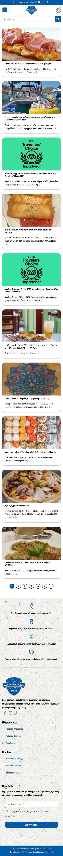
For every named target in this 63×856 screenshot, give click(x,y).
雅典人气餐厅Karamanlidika (17, 505)
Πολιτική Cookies (13, 736)
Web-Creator (27, 852)
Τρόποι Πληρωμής (13, 765)
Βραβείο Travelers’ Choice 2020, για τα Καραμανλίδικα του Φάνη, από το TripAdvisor (31, 290)
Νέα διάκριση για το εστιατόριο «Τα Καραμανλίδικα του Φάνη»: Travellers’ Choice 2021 (30, 174)
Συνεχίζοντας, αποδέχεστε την (26, 814)
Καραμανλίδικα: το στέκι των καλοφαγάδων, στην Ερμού (28, 63)
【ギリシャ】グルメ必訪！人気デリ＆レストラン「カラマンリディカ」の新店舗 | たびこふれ (31, 346)
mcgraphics (48, 852)
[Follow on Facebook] (5, 713)
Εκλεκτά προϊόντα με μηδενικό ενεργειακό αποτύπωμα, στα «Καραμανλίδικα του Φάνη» (30, 118)
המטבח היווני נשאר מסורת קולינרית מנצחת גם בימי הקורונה (28, 231)
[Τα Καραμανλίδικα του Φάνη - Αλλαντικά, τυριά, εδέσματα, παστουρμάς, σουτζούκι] (31, 10)
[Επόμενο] (51, 586)
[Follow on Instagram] (10, 713)
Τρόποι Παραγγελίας (14, 758)
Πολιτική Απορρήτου (14, 729)
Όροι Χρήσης (11, 743)
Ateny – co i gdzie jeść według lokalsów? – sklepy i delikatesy (30, 452)
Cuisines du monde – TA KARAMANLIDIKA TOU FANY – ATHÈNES (27, 563)
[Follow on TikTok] (16, 713)
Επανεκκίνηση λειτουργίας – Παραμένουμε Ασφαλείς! (27, 398)
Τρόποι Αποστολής (13, 773)
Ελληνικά (33, 2)
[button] (47, 2)
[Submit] (58, 19)
